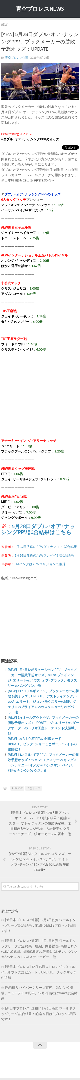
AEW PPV (17, 788)
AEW (4, 25)
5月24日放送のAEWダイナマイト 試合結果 (45, 547)
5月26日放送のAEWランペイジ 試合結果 (44, 555)
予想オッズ (33, 788)
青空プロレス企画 (16, 57)
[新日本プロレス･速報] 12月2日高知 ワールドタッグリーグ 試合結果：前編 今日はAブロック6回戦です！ (38, 1013)
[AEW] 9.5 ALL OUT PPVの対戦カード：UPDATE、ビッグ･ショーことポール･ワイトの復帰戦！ (42, 744)
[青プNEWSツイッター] (35, 1065)
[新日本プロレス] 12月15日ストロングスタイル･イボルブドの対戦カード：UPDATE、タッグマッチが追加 (39, 972)
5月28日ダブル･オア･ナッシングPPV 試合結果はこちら (38, 529)
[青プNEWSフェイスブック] (44, 1065)
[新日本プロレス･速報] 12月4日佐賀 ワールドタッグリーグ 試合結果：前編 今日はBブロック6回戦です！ (38, 925)
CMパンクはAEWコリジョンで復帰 (40, 564)
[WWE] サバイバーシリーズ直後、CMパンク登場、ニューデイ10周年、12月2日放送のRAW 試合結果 (39, 993)
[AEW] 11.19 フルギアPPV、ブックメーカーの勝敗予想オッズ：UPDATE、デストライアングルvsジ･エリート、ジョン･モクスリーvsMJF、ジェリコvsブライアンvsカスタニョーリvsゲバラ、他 (43, 701)
